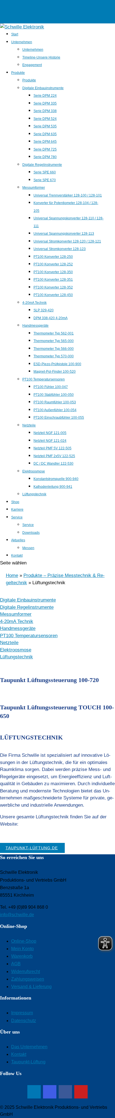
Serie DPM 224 (45, 96)
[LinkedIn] (34, 1091)
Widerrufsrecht (25, 971)
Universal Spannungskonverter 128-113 (63, 234)
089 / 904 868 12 (15, 3)
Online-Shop (23, 941)
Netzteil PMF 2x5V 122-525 (54, 456)
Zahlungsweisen (27, 979)
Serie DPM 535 (45, 126)
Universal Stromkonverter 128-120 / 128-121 (67, 241)
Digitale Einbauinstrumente (43, 88)
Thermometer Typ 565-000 (53, 341)
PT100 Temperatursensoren (43, 379)
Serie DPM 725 (45, 149)
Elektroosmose (33, 471)
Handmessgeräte (35, 326)
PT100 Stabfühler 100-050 (53, 395)
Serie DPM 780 (45, 157)
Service (17, 517)
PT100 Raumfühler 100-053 (54, 402)
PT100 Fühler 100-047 (50, 387)
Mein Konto (22, 948)
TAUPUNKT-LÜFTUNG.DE (32, 848)
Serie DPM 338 (45, 111)
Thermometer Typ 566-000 (53, 349)
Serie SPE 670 (44, 180)
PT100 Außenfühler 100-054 (54, 410)
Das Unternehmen (29, 1046)
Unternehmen (21, 42)
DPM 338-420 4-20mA (50, 318)
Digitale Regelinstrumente (42, 165)
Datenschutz (23, 1020)
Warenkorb (22, 956)
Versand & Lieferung (31, 986)
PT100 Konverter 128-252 (53, 264)
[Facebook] (65, 1091)
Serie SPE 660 (44, 172)
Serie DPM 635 (45, 134)
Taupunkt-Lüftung (28, 1061)
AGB (16, 963)
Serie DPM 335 (45, 103)
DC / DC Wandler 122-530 (53, 463)
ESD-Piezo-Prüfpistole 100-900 (57, 364)
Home (12, 575)
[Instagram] (49, 1091)
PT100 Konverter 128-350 (53, 272)
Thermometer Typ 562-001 (53, 333)
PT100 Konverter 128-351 (53, 280)
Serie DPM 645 (45, 142)
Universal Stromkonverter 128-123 (59, 249)
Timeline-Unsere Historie (41, 57)
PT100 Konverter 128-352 (53, 287)
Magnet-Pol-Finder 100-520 (54, 372)
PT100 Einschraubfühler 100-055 (58, 417)
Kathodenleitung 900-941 (52, 487)
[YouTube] (81, 1091)
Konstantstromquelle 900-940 (55, 479)
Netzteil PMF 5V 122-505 (52, 448)
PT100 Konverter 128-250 (53, 257)
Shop (15, 502)
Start (14, 34)
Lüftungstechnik (34, 494)
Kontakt (17, 555)
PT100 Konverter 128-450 (53, 295)
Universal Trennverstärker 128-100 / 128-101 (67, 195)
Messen (28, 548)
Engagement (32, 65)
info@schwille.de (17, 914)
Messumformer (33, 188)
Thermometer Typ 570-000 (53, 356)
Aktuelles (18, 540)
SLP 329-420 (43, 310)
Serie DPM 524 (45, 119)
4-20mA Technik (34, 303)
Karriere (17, 509)
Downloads (31, 533)
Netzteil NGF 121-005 (49, 433)
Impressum (22, 1012)
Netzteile (29, 425)
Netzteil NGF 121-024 (49, 441)
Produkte (18, 73)
